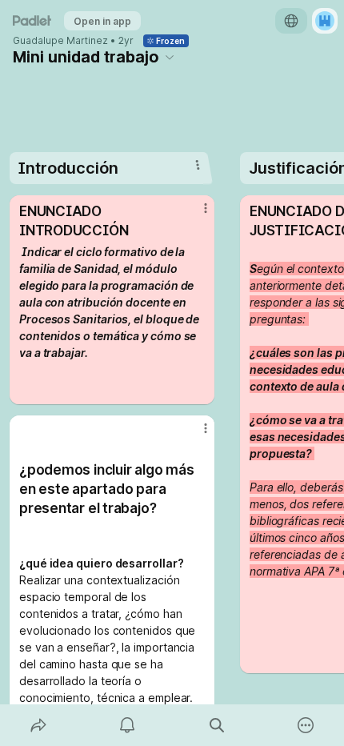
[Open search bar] (217, 725)
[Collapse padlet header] (169, 57)
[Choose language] (291, 21)
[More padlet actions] (306, 725)
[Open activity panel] (128, 725)
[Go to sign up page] (325, 21)
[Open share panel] (38, 725)
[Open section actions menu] (197, 165)
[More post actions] (195, 214)
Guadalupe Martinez (60, 40)
